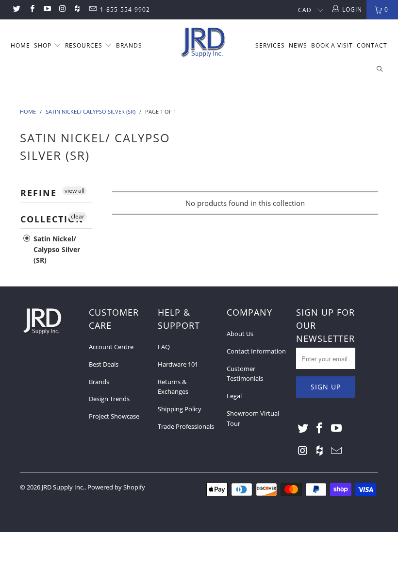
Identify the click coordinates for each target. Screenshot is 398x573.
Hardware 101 (178, 364)
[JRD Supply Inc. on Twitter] (16, 9)
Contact (372, 45)
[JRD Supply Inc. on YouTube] (47, 9)
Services (270, 45)
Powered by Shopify (116, 487)
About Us (240, 333)
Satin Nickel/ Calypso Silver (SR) (56, 249)
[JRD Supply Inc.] (204, 43)
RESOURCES (84, 45)
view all (74, 190)
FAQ (164, 346)
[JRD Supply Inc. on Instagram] (62, 9)
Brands (99, 381)
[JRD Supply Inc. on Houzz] (77, 9)
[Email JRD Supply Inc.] (92, 9)
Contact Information (256, 351)
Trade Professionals (186, 426)
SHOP (43, 45)
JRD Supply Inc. (63, 487)
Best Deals (103, 364)
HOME (20, 45)
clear (77, 216)
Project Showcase (114, 416)
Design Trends (109, 398)
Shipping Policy (179, 408)
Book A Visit (332, 45)
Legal (234, 395)
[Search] (379, 70)
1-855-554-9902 (125, 9)
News (298, 45)
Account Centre (111, 346)
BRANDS (129, 45)
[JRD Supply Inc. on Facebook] (31, 9)
